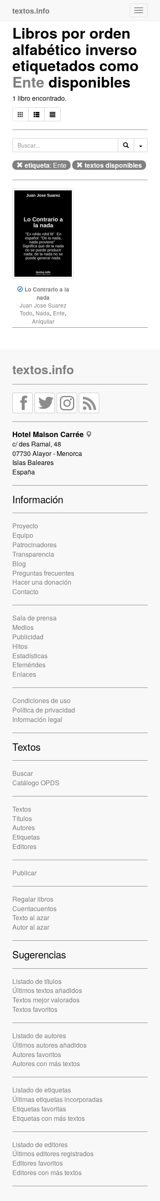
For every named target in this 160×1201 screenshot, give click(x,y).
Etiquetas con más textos (48, 1118)
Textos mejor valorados (46, 999)
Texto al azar (30, 917)
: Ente (45, 165)
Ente (28, 81)
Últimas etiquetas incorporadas (57, 1099)
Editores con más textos (47, 1172)
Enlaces (24, 674)
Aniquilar (43, 321)
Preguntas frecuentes (43, 573)
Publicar (24, 872)
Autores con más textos (46, 1063)
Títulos (22, 818)
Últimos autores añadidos (49, 1045)
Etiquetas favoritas (39, 1108)
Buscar (22, 773)
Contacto (25, 591)
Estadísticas (30, 655)
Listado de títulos (37, 981)
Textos (21, 809)
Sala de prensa (34, 617)
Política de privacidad (43, 710)
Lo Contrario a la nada (47, 293)
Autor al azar (30, 927)
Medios (23, 627)
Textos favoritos (34, 1009)
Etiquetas (26, 837)
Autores (23, 827)
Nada (43, 313)
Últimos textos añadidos (47, 990)
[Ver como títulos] (36, 114)
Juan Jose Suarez (43, 305)
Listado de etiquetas (41, 1090)
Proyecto (25, 525)
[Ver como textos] (52, 114)
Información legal (37, 719)
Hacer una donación (41, 582)
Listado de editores (40, 1144)
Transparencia (33, 554)
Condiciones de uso (41, 700)
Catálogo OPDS (35, 782)
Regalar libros (32, 899)
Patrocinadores (34, 544)
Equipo (22, 535)
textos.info (43, 369)
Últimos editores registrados (53, 1153)
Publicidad (27, 636)
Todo (26, 313)
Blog (19, 563)
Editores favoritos (37, 1163)
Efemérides (29, 664)
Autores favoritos (36, 1054)
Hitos (19, 646)
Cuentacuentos (34, 908)
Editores (24, 846)
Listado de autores (39, 1035)
